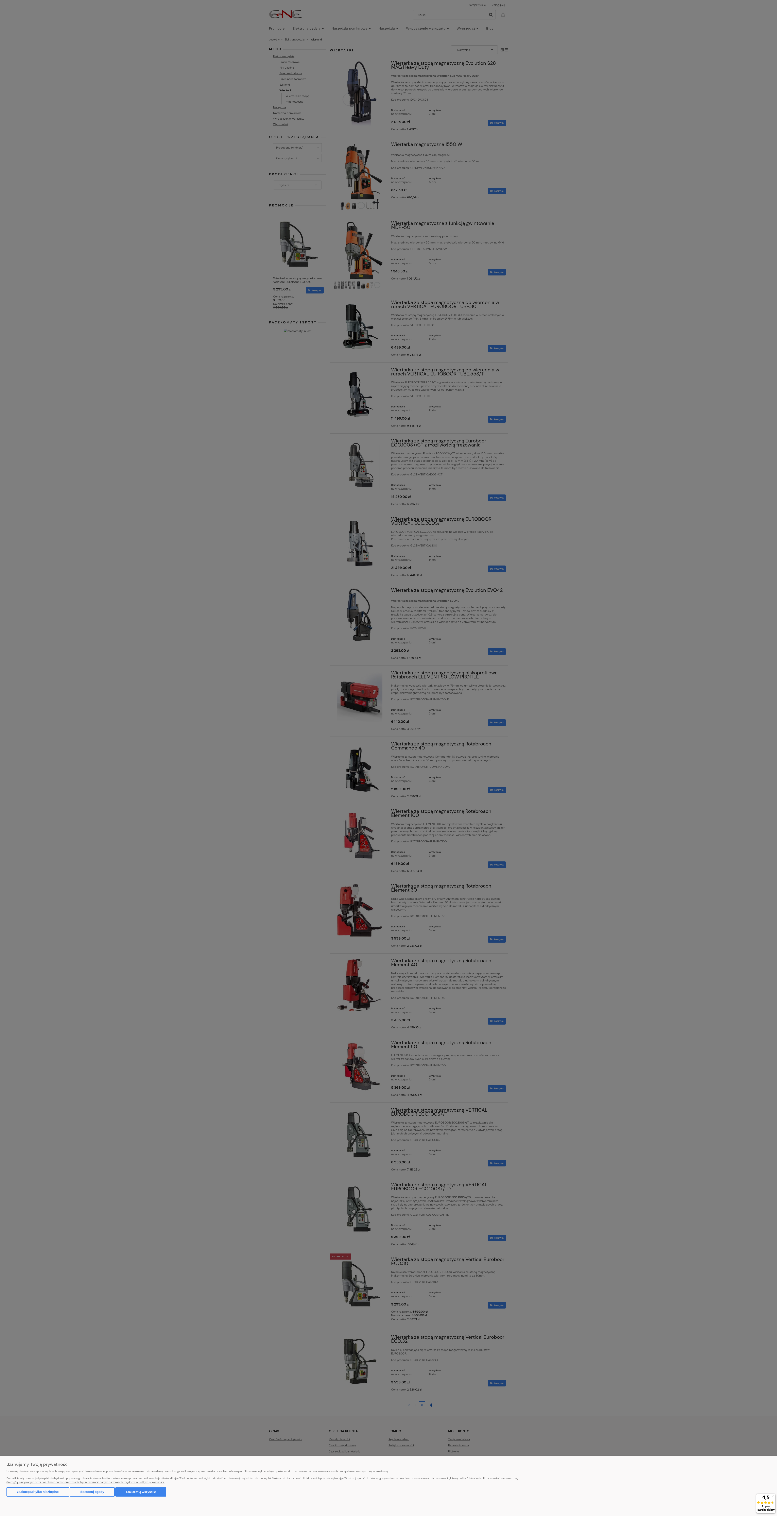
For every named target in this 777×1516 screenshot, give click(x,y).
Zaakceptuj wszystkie (141, 1492)
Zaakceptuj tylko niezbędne (38, 1492)
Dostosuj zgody (92, 1492)
